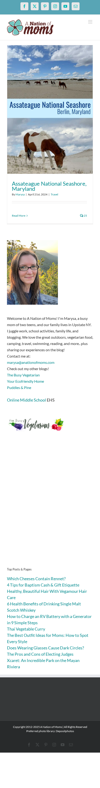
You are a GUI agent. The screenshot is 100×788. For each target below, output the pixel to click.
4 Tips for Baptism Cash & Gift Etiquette (43, 584)
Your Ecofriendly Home (25, 381)
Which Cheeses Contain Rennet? (36, 578)
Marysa (20, 194)
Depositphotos (65, 731)
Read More (18, 215)
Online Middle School (26, 400)
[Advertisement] (50, 507)
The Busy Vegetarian (23, 375)
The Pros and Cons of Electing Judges (40, 654)
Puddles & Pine (19, 387)
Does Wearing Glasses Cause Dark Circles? (45, 647)
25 (85, 215)
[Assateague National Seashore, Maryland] (50, 109)
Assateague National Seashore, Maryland (49, 186)
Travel (54, 194)
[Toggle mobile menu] (90, 21)
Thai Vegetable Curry (26, 628)
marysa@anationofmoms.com (30, 362)
